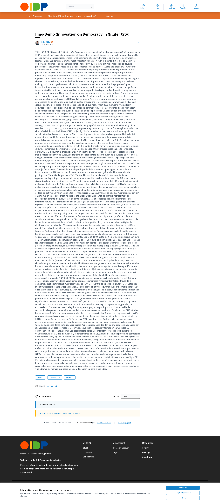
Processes (37, 15)
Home (85, 447)
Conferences (88, 456)
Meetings (146, 452)
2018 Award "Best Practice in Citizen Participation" (71, 15)
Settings (183, 498)
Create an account (121, 447)
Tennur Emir (52, 386)
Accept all (183, 488)
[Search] (91, 6)
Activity (145, 447)
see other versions (104, 423)
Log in (115, 452)
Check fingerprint (124, 423)
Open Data (147, 457)
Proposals (108, 15)
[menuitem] (97, 447)
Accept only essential (182, 493)
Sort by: (116, 396)
